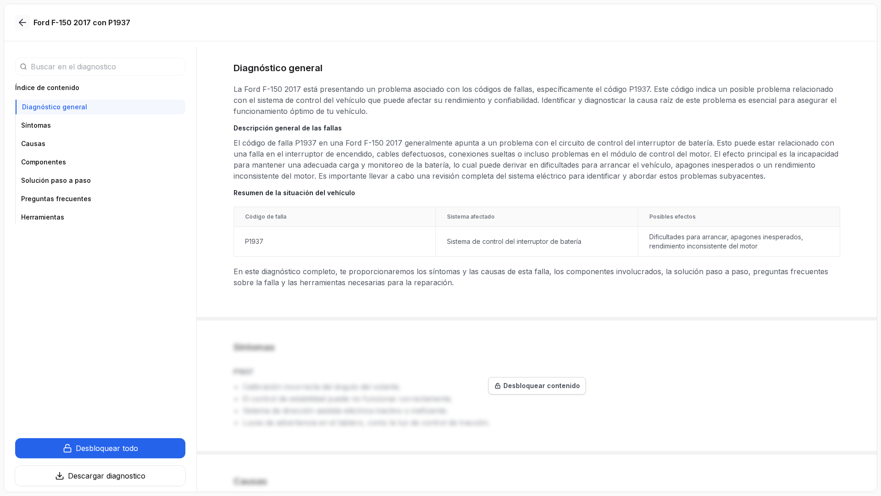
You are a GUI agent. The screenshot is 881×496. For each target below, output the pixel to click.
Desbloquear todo (107, 448)
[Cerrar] (22, 22)
